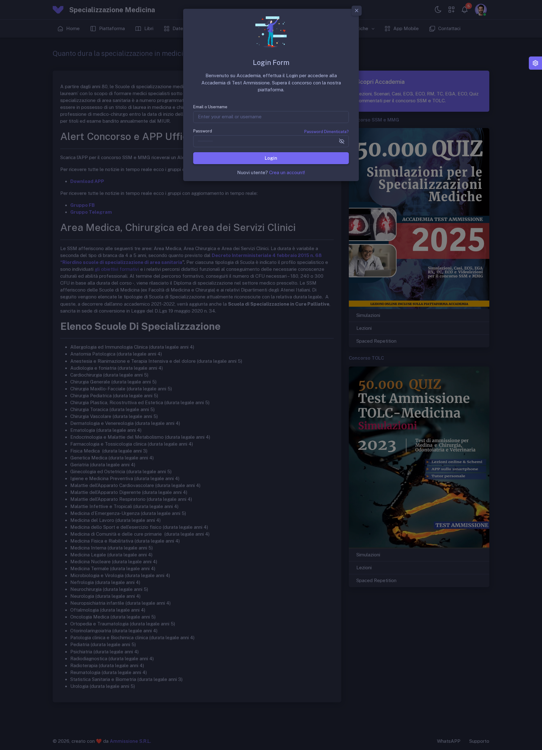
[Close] (357, 11)
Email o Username (210, 106)
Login (271, 157)
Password (202, 131)
